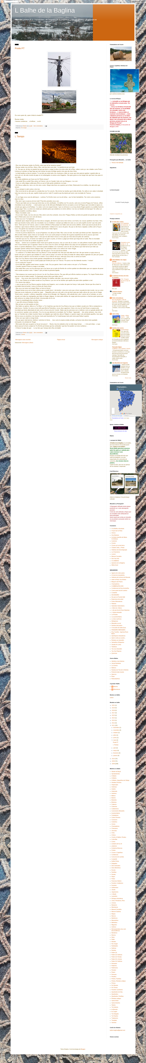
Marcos (113, 916)
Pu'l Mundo (114, 985)
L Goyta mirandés (116, 612)
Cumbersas (114, 854)
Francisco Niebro (116, 881)
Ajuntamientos (115, 774)
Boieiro (116, 686)
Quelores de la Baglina (118, 563)
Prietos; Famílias (116, 979)
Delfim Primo (115, 861)
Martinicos (114, 918)
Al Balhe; (114, 778)
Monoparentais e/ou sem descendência (118, 929)
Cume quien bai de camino (119, 590)
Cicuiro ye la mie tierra (118, 545)
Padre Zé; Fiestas (116, 957)
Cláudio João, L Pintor (117, 547)
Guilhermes (114, 887)
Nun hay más (115, 558)
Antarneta (114, 791)
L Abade (113, 894)
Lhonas (23, 334)
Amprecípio (114, 784)
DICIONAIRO (115, 595)
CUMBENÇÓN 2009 (117, 586)
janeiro (115, 755)
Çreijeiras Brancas (116, 848)
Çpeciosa (114, 653)
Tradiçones (114, 1018)
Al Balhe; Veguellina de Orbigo (120, 780)
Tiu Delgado (115, 1014)
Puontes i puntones (117, 989)
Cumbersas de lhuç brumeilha (120, 588)
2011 (113, 725)
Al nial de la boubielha (118, 575)
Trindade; (114, 1020)
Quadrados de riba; (117, 992)
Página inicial (61, 339)
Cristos (113, 850)
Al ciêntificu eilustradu (117, 528)
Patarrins (114, 965)
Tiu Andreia (114, 1007)
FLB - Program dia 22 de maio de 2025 (125, 280)
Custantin (114, 592)
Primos (113, 983)
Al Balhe (113, 776)
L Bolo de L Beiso (116, 608)
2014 (113, 718)
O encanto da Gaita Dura (118, 627)
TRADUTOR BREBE (117, 162)
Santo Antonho (115, 1003)
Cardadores (114, 815)
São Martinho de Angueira (120, 363)
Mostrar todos (128, 377)
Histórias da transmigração (119, 550)
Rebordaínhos (115, 678)
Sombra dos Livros (118, 328)
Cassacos (114, 819)
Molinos (113, 668)
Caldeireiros (115, 809)
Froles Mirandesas (116, 601)
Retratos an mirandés (117, 640)
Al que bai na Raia (116, 531)
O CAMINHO (115, 561)
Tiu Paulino (114, 1016)
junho (115, 737)
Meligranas (114, 621)
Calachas (114, 806)
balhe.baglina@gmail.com (117, 1030)
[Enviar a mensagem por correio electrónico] (45, 126)
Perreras (114, 974)
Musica (113, 935)
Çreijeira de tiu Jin (116, 844)
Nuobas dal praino (116, 625)
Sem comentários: (38, 126)
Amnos (113, 533)
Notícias (113, 948)
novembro (116, 730)
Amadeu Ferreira (116, 782)
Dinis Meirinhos (116, 868)
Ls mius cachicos (116, 619)
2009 (113, 761)
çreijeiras (114, 846)
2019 (113, 708)
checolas (114, 830)
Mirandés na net (116, 623)
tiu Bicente (114, 1009)
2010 (113, 758)
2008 (113, 763)
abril (114, 748)
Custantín (114, 859)
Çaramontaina (115, 813)
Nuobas (113, 950)
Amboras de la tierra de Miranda (120, 577)
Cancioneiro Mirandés (117, 811)
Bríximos (114, 802)
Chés (113, 833)
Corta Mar (114, 839)
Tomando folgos (117, 347)
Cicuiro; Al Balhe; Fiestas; (118, 837)
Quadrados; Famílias (117, 996)
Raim (113, 676)
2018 (113, 710)
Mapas (113, 914)
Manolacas (117, 689)
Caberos (114, 804)
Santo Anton (115, 1000)
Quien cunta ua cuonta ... (118, 638)
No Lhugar (24, 127)
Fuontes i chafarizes (117, 883)
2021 (113, 705)
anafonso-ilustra (117, 291)
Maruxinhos (114, 920)
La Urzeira (114, 665)
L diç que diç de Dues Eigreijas (120, 610)
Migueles (114, 925)
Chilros (113, 835)
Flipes (113, 876)
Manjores (114, 905)
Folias (113, 879)
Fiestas (113, 874)
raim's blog (115, 314)
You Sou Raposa (116, 651)
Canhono (114, 541)
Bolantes (114, 800)
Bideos (113, 795)
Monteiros (114, 933)
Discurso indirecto (117, 263)
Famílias (113, 872)
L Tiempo (19, 136)
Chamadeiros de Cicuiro (118, 418)
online (112, 697)
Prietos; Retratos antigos (118, 981)
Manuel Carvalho (116, 556)
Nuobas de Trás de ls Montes (119, 670)
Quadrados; (114, 994)
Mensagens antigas (97, 339)
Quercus (113, 674)
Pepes (113, 972)
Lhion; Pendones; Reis (118, 900)
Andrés (113, 789)
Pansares (114, 963)
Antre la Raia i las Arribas (118, 579)
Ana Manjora (115, 535)
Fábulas (113, 603)
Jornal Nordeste (116, 663)
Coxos (113, 841)
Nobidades (114, 946)
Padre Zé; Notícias (116, 954)
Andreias (114, 787)
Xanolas (113, 1022)
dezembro (116, 727)
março (115, 750)
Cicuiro (114, 241)
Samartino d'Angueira (117, 642)
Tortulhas (114, 647)
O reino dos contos (118, 222)
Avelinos (114, 793)
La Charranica (115, 552)
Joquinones (114, 892)
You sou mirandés (116, 649)
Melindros (114, 922)
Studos (113, 1005)
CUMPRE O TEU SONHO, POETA (121, 348)
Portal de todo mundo (117, 672)
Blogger (83, 1049)
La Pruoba (114, 614)
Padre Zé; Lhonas (116, 959)
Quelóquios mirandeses (118, 636)
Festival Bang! (125, 329)
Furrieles (114, 885)
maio (115, 740)
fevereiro (116, 753)
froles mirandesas (117, 298)
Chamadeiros (115, 584)
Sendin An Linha (116, 644)
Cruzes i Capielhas (117, 852)
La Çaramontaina (116, 617)
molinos (113, 927)
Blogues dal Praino (117, 581)
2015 (113, 715)
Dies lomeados (115, 865)
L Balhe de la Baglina (45, 10)
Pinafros (113, 976)
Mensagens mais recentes (23, 339)
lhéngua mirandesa (117, 898)
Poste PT (19, 48)
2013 (113, 720)
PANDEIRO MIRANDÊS (118, 630)
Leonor (113, 554)
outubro (115, 732)
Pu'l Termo (114, 987)
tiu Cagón (114, 1011)
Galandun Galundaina (117, 606)
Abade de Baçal (116, 771)
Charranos (114, 828)
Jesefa (113, 889)
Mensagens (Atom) (27, 342)
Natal (113, 939)
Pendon (113, 970)
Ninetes (113, 941)
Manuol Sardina (116, 911)
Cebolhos (114, 822)
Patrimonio (114, 968)
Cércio (113, 824)
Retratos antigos (116, 998)
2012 (113, 723)
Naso (113, 937)
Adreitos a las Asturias (117, 661)
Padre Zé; (114, 952)
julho (115, 735)
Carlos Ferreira (115, 817)
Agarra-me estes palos (118, 573)
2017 (113, 713)
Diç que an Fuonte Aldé (118, 597)
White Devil (114, 565)
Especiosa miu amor (117, 599)
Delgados (114, 863)
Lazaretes (114, 896)
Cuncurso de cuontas (117, 857)
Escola (113, 870)
